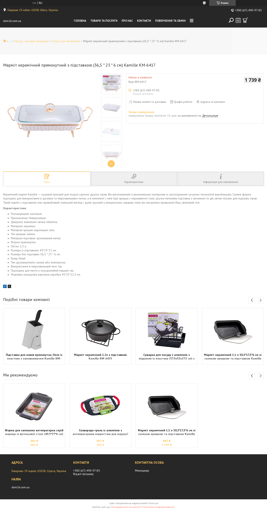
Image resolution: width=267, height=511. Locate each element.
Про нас (127, 21)
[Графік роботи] (238, 20)
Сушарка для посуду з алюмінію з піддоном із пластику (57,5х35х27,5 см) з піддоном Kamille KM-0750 (167, 357)
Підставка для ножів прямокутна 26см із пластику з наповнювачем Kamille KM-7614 (34, 357)
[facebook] (5, 287)
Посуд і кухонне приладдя (31, 41)
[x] (9, 287)
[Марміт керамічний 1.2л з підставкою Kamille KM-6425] (100, 330)
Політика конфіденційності (159, 506)
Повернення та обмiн (170, 21)
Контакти (144, 21)
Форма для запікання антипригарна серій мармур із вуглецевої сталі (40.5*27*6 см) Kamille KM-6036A (34, 432)
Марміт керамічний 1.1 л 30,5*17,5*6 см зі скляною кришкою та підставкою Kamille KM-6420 (233, 357)
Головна (80, 21)
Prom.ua (153, 503)
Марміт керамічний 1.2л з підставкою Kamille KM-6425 (100, 356)
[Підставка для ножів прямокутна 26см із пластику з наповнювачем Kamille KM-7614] (34, 330)
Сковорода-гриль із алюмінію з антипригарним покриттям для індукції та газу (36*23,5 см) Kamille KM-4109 (100, 432)
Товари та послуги (103, 21)
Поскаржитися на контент (126, 506)
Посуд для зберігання (66, 41)
